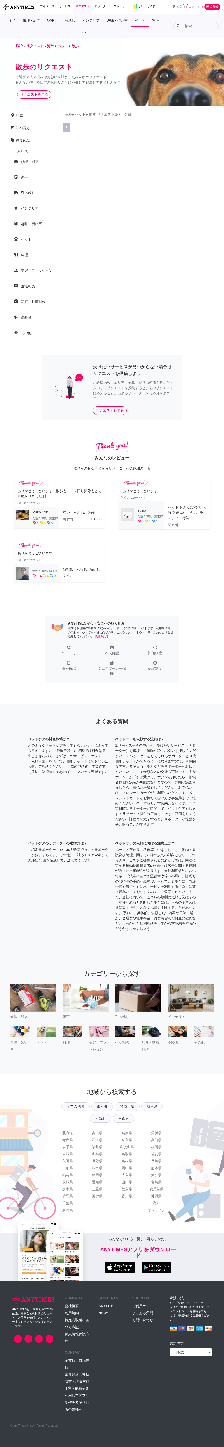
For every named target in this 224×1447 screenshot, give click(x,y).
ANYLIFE (105, 1306)
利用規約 (72, 1313)
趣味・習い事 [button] (117, 20)
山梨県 (97, 1154)
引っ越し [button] (68, 20)
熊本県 (156, 1168)
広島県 (127, 1175)
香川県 (127, 1196)
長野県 (97, 1161)
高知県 (156, 1140)
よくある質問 (142, 1313)
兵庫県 (127, 1133)
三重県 (97, 1189)
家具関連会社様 (77, 1374)
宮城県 (67, 1154)
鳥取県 (127, 1154)
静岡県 (97, 1175)
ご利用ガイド (142, 1306)
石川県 (97, 1140)
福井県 (97, 1147)
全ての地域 (75, 1106)
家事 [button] (50, 20)
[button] (177, 7)
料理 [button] (155, 20)
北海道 (67, 1133)
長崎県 (156, 1161)
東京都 (102, 1106)
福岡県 (156, 1147)
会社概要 (72, 1306)
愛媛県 (156, 1133)
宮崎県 (156, 1182)
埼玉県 (152, 1106)
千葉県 (67, 1203)
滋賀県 (97, 1196)
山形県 (67, 1168)
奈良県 (127, 1140)
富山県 (97, 1133)
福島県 (67, 1175)
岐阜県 (97, 1168)
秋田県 (67, 1161)
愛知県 (97, 1182)
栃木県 (67, 1189)
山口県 (127, 1182)
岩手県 (67, 1147)
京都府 (123, 1118)
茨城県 (67, 1182)
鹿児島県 (156, 1189)
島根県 (127, 1161)
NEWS (103, 1313)
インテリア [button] (91, 20)
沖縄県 (156, 1196)
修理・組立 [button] (31, 20)
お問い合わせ (142, 1320)
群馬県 (67, 1196)
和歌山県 (127, 1147)
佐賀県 (156, 1154)
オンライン (156, 1210)
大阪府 (100, 1118)
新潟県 (67, 1210)
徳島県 (127, 1189)
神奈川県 (127, 1106)
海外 (156, 1203)
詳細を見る (101, 636)
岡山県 (127, 1168)
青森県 (67, 1140)
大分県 (156, 1175)
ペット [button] (140, 20)
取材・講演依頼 (77, 1381)
